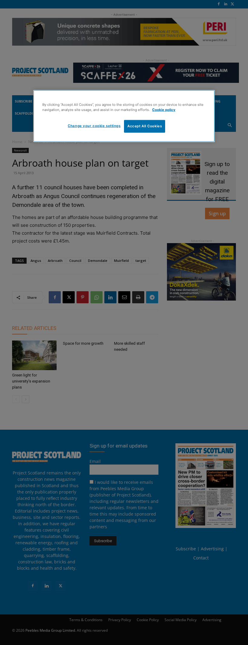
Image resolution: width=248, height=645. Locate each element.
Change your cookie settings (94, 126)
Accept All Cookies (144, 126)
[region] (124, 116)
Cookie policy (163, 110)
